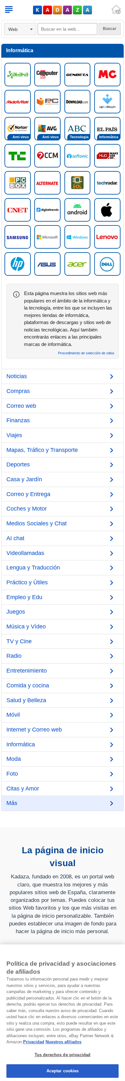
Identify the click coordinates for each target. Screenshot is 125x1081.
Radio (13, 656)
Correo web (21, 406)
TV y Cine (19, 641)
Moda (13, 759)
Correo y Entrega (28, 494)
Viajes (14, 435)
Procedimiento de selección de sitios (86, 353)
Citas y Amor (22, 788)
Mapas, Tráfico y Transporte (42, 450)
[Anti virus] (17, 128)
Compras (18, 391)
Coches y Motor (26, 508)
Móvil (13, 715)
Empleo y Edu (24, 597)
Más (11, 803)
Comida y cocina (27, 685)
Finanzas (18, 420)
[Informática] (107, 128)
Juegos (15, 611)
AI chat (15, 538)
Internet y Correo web (34, 729)
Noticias (16, 376)
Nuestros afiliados (63, 1041)
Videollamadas (25, 553)
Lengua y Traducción (33, 567)
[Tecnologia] (77, 128)
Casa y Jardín (24, 479)
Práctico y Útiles (27, 582)
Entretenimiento (26, 670)
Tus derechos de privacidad (62, 1054)
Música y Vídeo (26, 626)
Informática (20, 744)
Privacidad (33, 1041)
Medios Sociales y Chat (36, 523)
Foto (12, 773)
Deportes (18, 464)
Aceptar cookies (62, 1070)
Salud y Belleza (26, 700)
